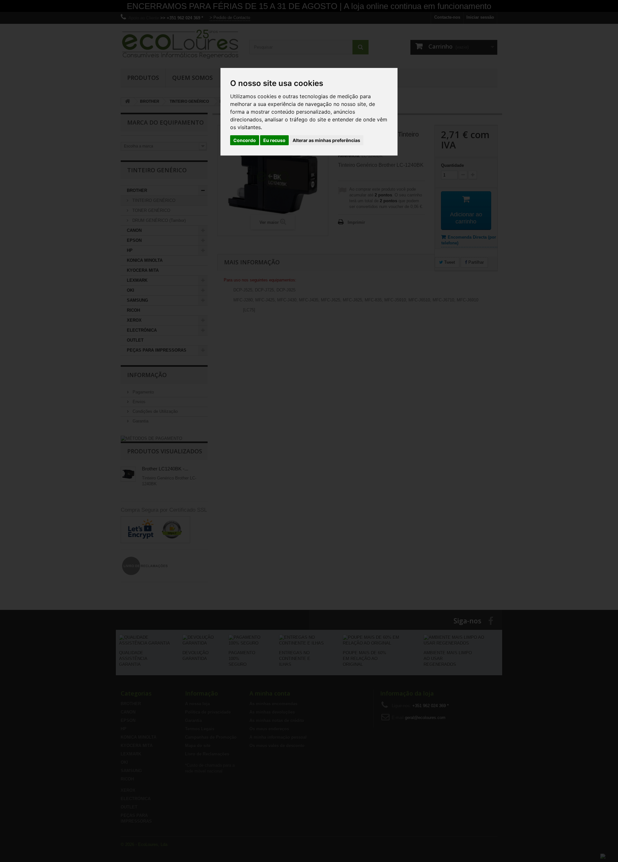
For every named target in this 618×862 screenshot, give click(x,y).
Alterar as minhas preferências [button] (326, 140)
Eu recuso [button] (274, 140)
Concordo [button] (244, 140)
